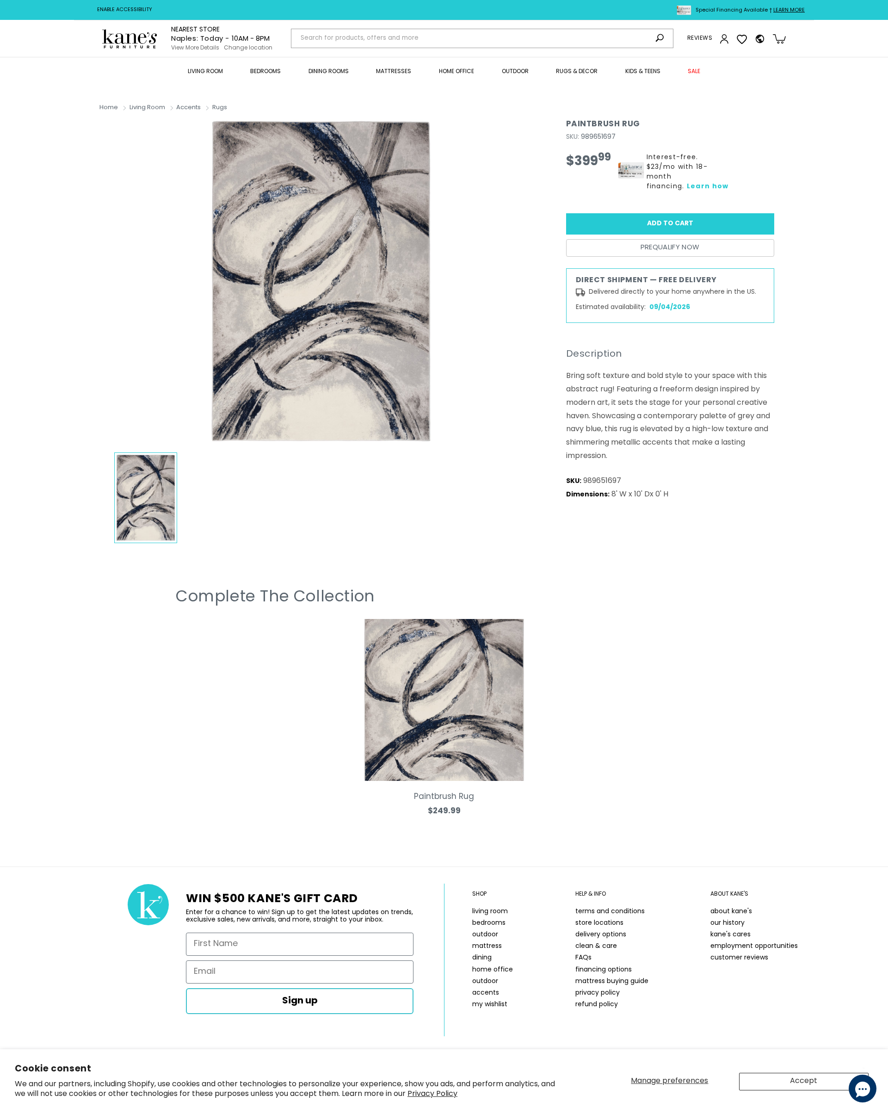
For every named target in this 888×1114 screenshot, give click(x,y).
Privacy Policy (432, 1094)
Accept (803, 1081)
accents (485, 993)
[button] (205, 72)
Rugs (219, 108)
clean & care (596, 946)
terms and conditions (610, 911)
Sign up (300, 1001)
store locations (599, 923)
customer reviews (739, 957)
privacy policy (597, 993)
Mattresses (393, 71)
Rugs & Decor (577, 71)
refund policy (596, 1004)
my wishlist (489, 1004)
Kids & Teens (642, 71)
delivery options (600, 934)
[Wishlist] (741, 39)
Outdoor (515, 71)
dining (482, 957)
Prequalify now (670, 247)
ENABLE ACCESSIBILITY (124, 9)
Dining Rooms (328, 71)
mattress (487, 946)
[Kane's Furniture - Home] (129, 38)
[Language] (760, 39)
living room (490, 911)
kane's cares (730, 934)
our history (727, 923)
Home (108, 108)
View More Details (195, 48)
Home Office (456, 71)
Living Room (205, 71)
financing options (603, 969)
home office (492, 969)
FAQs (583, 957)
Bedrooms (265, 71)
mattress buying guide (611, 981)
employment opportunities (754, 946)
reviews (699, 38)
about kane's (731, 911)
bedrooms (489, 923)
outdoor (485, 934)
